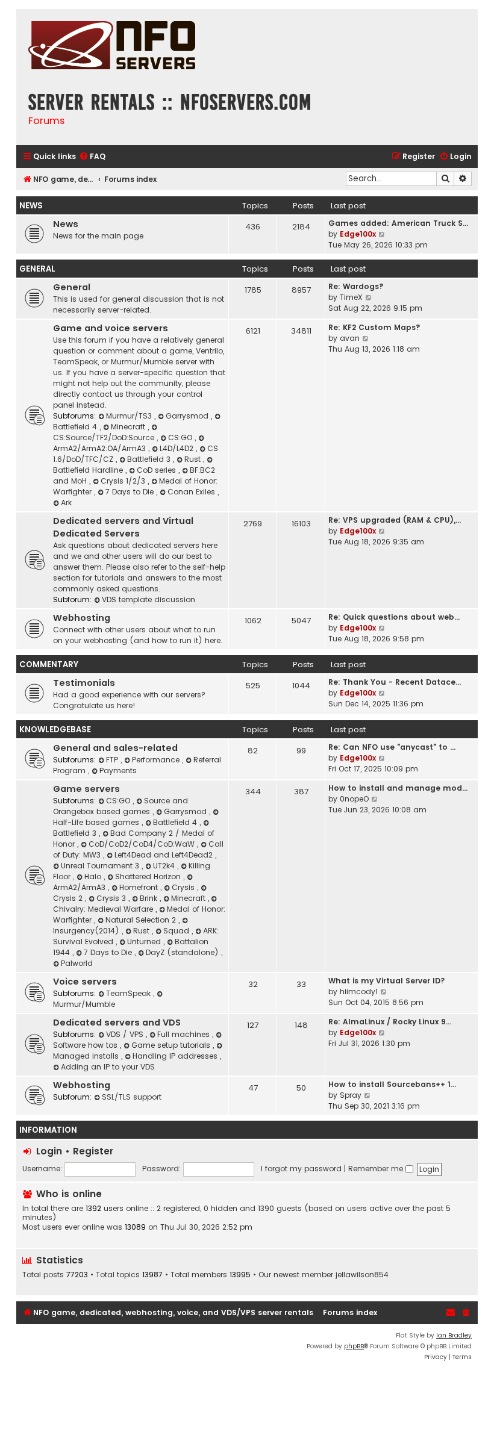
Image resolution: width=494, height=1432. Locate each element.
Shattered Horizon (149, 876)
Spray (350, 1095)
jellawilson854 (362, 1275)
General (37, 269)
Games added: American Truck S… (398, 223)
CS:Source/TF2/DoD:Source (105, 437)
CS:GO (181, 437)
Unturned (145, 941)
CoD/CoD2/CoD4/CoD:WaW (143, 844)
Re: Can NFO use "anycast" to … (391, 747)
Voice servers (85, 982)
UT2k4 (165, 866)
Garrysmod (188, 416)
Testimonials (84, 683)
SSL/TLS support (131, 1097)
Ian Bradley (454, 1335)
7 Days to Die (130, 492)
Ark (66, 502)
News (31, 205)
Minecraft (129, 427)
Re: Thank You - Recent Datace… (394, 682)
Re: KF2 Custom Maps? (374, 327)
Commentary (48, 664)
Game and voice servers (110, 328)
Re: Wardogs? (356, 286)
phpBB (354, 1346)
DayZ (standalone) (183, 952)
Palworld (77, 963)
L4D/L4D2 (178, 448)
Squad (177, 931)
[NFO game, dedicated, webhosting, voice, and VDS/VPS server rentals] (111, 46)
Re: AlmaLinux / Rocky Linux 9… (389, 1021)
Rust (193, 459)
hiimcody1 (359, 991)
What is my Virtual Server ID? (386, 981)
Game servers (86, 789)
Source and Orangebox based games (120, 806)
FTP (113, 760)
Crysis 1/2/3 (124, 481)
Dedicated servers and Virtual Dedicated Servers (123, 527)
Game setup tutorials (172, 1045)
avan (350, 338)
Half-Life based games (97, 822)
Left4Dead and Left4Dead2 (164, 855)
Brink (150, 898)
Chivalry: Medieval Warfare (104, 909)
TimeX (351, 297)
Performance (157, 760)
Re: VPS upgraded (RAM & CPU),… (394, 520)
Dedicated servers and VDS (117, 1022)
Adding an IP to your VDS (108, 1067)
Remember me (376, 1168)
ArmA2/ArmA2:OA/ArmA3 (100, 448)
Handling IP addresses (176, 1056)
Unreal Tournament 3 (101, 866)
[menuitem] (92, 157)
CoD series (157, 470)
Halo (94, 876)
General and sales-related (115, 748)
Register (93, 1151)
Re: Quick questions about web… (394, 617)
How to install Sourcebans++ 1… (392, 1084)
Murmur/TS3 (130, 416)
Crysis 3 (112, 898)
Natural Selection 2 (141, 920)
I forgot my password (301, 1168)
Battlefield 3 (150, 459)
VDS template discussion (148, 599)
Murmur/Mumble (84, 1004)
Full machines (184, 1034)
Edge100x (358, 234)
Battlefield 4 (176, 822)
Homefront (139, 887)
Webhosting (81, 618)
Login (49, 1151)
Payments (118, 770)
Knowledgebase (55, 729)
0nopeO (354, 799)
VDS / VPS (126, 1034)
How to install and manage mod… (397, 788)
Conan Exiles (192, 492)
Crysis (184, 887)
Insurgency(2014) (87, 931)
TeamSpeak (129, 993)
